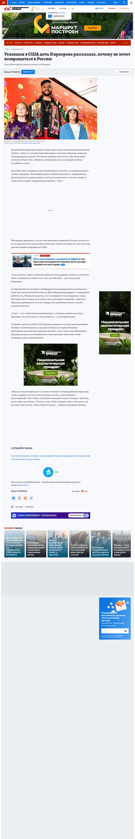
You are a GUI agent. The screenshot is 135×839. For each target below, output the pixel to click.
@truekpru (23, 485)
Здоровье (101, 2)
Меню (3, 2)
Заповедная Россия (87, 43)
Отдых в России (72, 43)
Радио (101, 8)
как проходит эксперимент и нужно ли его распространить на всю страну (60, 262)
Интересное (29, 507)
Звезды (90, 2)
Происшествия (102, 43)
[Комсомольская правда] (16, 8)
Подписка (124, 8)
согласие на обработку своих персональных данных (112, 636)
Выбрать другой (59, 16)
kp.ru (86, 491)
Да (50, 16)
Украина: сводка (50, 43)
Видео (22, 2)
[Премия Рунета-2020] (36, 8)
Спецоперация (33, 2)
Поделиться (124, 72)
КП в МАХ (61, 43)
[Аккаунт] (131, 2)
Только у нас (28, 43)
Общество (59, 2)
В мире (82, 2)
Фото (14, 2)
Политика (47, 2)
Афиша (112, 43)
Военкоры (38, 43)
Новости (18, 43)
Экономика (71, 2)
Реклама (111, 8)
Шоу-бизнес (19, 507)
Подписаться (28, 72)
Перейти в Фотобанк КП (30, 143)
